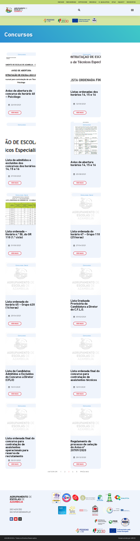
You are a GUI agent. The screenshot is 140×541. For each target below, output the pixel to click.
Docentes (131, 2)
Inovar (61, 2)
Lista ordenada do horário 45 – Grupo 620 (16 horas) (20, 304)
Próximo (84, 472)
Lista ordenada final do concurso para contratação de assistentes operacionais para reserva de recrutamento (19, 447)
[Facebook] (11, 519)
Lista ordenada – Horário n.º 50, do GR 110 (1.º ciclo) (18, 234)
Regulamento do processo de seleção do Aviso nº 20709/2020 (84, 446)
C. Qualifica (104, 2)
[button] (132, 10)
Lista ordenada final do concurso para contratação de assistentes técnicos (85, 376)
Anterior (53, 472)
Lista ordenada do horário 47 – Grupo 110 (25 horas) (85, 234)
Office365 (82, 2)
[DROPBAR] (78, 10)
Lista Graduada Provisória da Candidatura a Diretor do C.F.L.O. (84, 305)
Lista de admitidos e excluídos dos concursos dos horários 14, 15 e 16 (20, 165)
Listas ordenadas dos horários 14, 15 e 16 (84, 94)
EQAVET (121, 2)
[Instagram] (20, 519)
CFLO (114, 2)
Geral (26, 195)
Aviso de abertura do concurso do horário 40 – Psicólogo (20, 94)
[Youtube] (15, 519)
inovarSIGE (71, 2)
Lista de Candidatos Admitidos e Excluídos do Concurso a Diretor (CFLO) (19, 376)
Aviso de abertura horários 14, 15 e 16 (83, 164)
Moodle (93, 2)
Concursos (22, 54)
